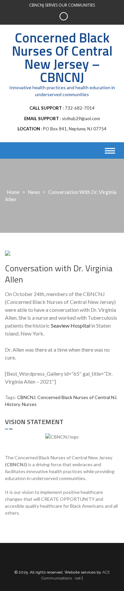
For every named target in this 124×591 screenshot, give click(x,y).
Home (13, 192)
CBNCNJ (26, 397)
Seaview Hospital (70, 325)
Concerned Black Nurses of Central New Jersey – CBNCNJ (62, 57)
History (12, 404)
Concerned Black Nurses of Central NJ (76, 397)
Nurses (29, 404)
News (34, 192)
